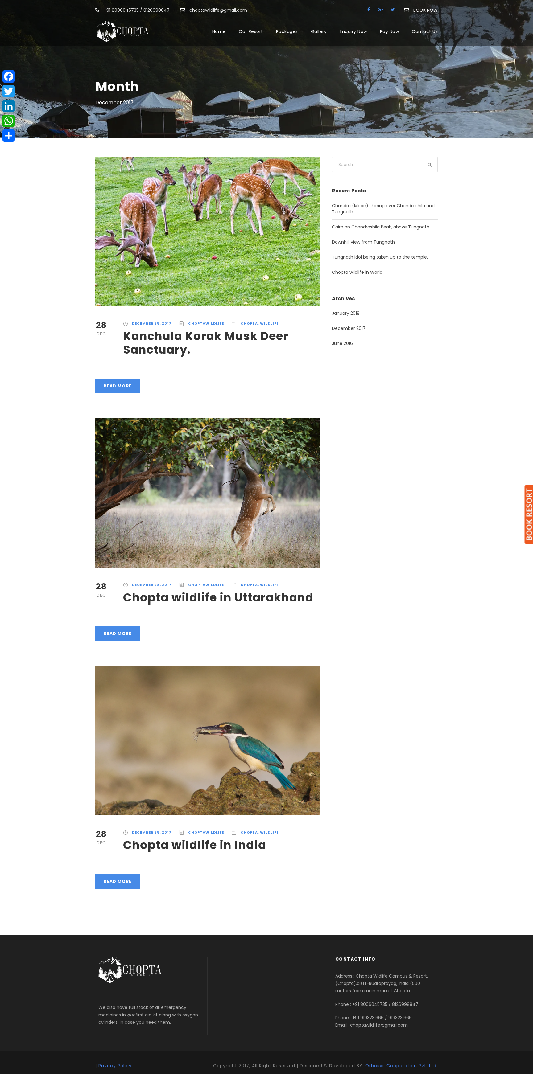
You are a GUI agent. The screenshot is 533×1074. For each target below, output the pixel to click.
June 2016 (342, 343)
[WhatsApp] (8, 120)
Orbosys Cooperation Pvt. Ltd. (401, 1066)
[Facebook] (8, 76)
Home (219, 31)
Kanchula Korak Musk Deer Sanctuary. (205, 343)
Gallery (319, 31)
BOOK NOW (425, 10)
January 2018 (346, 313)
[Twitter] (8, 91)
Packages (287, 31)
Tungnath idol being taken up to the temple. (380, 257)
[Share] (8, 135)
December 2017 (349, 328)
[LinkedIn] (8, 106)
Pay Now (389, 31)
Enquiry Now (353, 31)
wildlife (269, 323)
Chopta (249, 323)
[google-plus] (380, 9)
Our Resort (251, 31)
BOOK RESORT (528, 514)
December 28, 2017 (151, 323)
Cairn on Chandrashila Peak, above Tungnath (380, 227)
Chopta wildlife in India (194, 845)
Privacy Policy (115, 1066)
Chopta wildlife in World (357, 272)
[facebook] (368, 9)
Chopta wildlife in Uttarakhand (218, 597)
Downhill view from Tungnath (363, 242)
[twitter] (393, 9)
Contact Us (425, 31)
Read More (117, 386)
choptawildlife (206, 323)
